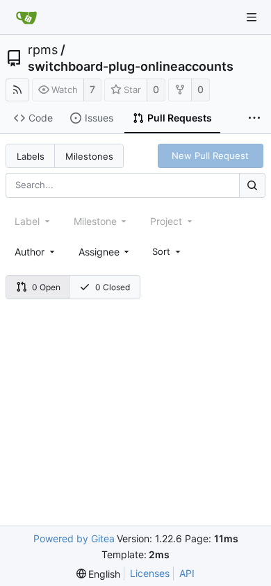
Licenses (150, 573)
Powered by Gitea (74, 538)
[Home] (26, 17)
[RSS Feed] (17, 89)
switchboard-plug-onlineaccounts (130, 67)
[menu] (167, 251)
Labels (30, 156)
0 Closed (112, 287)
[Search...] (252, 185)
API (187, 573)
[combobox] (36, 251)
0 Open (46, 287)
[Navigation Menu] (251, 17)
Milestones (89, 156)
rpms (43, 50)
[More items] (254, 118)
